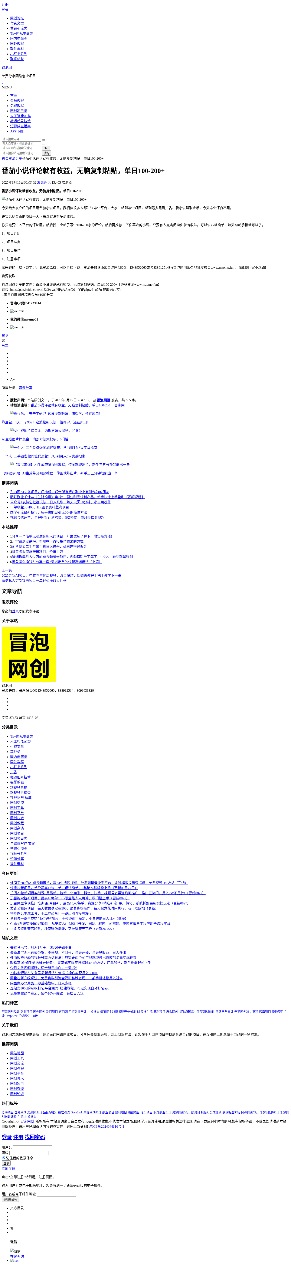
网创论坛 (17, 18)
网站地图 (17, 1053)
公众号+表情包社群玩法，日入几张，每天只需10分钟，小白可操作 (60, 502)
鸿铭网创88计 (224, 1011)
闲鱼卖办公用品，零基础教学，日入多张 (41, 983)
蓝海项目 (265, 1011)
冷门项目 (52, 1011)
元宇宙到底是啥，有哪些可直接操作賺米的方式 (48, 541)
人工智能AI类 (20, 116)
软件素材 (17, 49)
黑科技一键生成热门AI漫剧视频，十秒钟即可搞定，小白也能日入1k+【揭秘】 (69, 918)
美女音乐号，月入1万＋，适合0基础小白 (41, 947)
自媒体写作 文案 (22, 843)
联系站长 (17, 59)
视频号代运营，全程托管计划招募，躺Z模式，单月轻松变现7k (57, 517)
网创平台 (17, 813)
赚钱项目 (278, 1011)
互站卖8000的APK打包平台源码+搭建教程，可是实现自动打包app (59, 988)
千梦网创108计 (28, 1016)
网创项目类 (18, 111)
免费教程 (17, 106)
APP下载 (16, 131)
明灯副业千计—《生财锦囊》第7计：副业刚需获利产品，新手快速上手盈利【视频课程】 (77, 497)
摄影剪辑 (17, 782)
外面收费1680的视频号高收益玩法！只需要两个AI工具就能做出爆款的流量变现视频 (73, 957)
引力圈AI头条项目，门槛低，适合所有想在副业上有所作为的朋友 (59, 492)
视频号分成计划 (129, 1011)
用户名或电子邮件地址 (19, 1194)
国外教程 (17, 43)
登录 (5, 9)
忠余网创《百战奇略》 (181, 1011)
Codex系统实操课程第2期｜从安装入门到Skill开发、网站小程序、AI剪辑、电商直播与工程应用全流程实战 (90, 923)
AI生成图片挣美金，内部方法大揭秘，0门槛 (35, 439)
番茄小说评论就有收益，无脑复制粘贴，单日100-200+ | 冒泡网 (78, 405)
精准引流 (147, 1011)
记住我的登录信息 (19, 1158)
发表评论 (43, 182)
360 (46, 148)
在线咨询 (17, 1256)
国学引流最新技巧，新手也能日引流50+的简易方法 (48, 512)
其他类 (15, 752)
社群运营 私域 (21, 797)
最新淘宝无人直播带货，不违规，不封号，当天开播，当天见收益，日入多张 (68, 952)
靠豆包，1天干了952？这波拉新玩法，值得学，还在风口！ (46, 422)
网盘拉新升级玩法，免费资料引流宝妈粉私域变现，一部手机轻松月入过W (66, 978)
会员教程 (17, 100)
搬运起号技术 (20, 121)
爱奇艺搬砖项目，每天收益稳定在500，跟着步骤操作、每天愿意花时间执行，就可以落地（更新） (84, 908)
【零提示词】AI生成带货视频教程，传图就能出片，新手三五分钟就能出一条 (60, 473)
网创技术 (17, 818)
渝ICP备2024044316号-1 (106, 1126)
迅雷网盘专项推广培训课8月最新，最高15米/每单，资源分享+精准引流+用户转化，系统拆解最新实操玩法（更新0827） (100, 903)
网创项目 (17, 833)
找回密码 (35, 1137)
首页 (13, 95)
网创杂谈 (17, 828)
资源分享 (15, 158)
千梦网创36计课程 (246, 1011)
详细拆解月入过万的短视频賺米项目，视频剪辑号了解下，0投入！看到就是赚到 (72, 557)
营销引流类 (18, 28)
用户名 (7, 1147)
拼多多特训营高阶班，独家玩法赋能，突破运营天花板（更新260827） (63, 929)
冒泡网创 (27, 1121)
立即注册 (8, 1168)
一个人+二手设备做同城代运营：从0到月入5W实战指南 (43, 456)
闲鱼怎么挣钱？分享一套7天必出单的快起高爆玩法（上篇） (57, 562)
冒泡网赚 (103, 400)
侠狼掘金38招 (109, 1011)
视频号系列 (18, 854)
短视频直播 (18, 787)
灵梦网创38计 (206, 1011)
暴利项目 (159, 1011)
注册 (5, 4)
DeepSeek (11, 1016)
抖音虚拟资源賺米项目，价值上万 (37, 552)
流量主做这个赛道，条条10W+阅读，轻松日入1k (47, 993)
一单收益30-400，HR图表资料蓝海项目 (39, 507)
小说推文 (93, 1011)
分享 (5, 346)
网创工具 (17, 808)
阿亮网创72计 (11, 1011)
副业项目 (26, 1011)
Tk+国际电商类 (21, 33)
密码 (5, 1153)
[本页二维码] (14, 1260)
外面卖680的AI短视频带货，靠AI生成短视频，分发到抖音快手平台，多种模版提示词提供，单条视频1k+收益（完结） (99, 883)
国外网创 (39, 1011)
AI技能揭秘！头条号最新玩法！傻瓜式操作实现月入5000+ (54, 973)
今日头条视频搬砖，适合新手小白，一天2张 (43, 968)
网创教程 (17, 823)
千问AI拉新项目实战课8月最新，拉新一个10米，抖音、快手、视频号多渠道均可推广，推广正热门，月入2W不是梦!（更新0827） (108, 893)
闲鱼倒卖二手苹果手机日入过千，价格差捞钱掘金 (49, 546)
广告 (13, 772)
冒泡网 (7, 67)
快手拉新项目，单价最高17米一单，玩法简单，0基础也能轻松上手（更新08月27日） (74, 888)
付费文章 (17, 23)
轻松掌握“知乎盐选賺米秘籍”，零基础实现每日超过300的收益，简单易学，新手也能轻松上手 (80, 963)
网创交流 (17, 803)
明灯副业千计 (77, 1011)
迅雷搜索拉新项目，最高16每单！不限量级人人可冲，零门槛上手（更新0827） (70, 898)
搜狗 (46, 153)
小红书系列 (18, 54)
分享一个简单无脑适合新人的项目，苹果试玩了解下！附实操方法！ (63, 536)
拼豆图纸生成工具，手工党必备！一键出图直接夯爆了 (51, 913)
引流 (20, 1116)
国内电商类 (18, 38)
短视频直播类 (20, 126)
